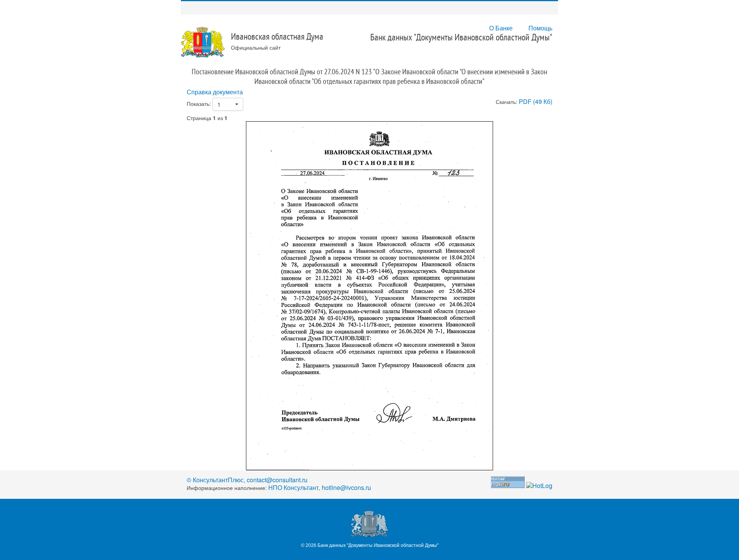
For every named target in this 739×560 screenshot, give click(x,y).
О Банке (501, 27)
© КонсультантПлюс (215, 479)
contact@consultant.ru (277, 479)
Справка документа (215, 91)
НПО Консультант (293, 487)
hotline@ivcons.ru (346, 487)
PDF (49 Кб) (535, 101)
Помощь (540, 27)
